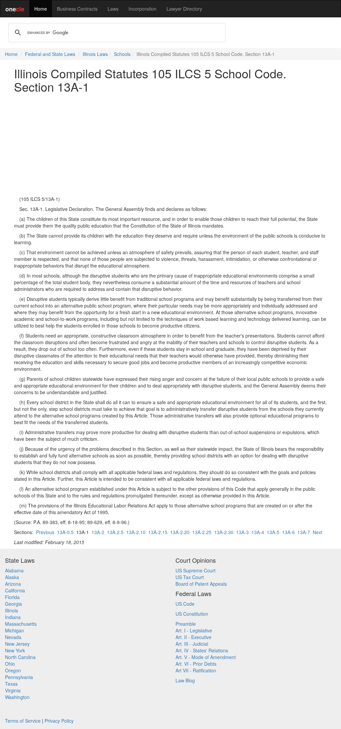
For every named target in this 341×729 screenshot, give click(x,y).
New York (15, 650)
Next (317, 532)
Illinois (11, 610)
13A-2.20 (179, 532)
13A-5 (273, 532)
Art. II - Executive (193, 637)
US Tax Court (189, 577)
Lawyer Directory (184, 8)
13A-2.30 (223, 532)
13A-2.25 (201, 532)
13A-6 (288, 532)
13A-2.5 (115, 532)
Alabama (14, 570)
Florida (12, 597)
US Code (184, 603)
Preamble (185, 623)
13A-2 (98, 532)
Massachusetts (21, 623)
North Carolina (20, 657)
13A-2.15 (158, 532)
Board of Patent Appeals (201, 583)
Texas (11, 683)
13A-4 (257, 532)
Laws (113, 8)
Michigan (14, 630)
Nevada (13, 637)
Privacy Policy (59, 720)
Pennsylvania (19, 677)
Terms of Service (23, 720)
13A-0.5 (65, 532)
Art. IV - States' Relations (201, 650)
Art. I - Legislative (193, 630)
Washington (17, 697)
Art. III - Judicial (191, 643)
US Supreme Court (195, 570)
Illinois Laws (95, 54)
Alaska (12, 577)
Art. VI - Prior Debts (195, 663)
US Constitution (191, 613)
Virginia (13, 690)
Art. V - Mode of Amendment (205, 657)
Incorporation (143, 8)
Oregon (13, 670)
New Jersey (17, 643)
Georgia (13, 603)
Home (40, 8)
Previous (45, 532)
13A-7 (303, 532)
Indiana (13, 617)
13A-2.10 (136, 532)
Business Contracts (77, 8)
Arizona (13, 583)
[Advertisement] (170, 144)
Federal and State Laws (50, 54)
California (15, 590)
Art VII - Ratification (195, 670)
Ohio (10, 663)
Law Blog (185, 680)
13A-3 (242, 532)
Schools (122, 54)
